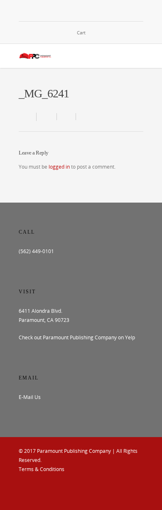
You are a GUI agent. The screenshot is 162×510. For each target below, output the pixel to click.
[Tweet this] (66, 116)
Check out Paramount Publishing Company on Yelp (77, 337)
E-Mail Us (30, 397)
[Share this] (47, 116)
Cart (81, 32)
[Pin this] (83, 116)
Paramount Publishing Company (74, 450)
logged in (59, 166)
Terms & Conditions (41, 469)
